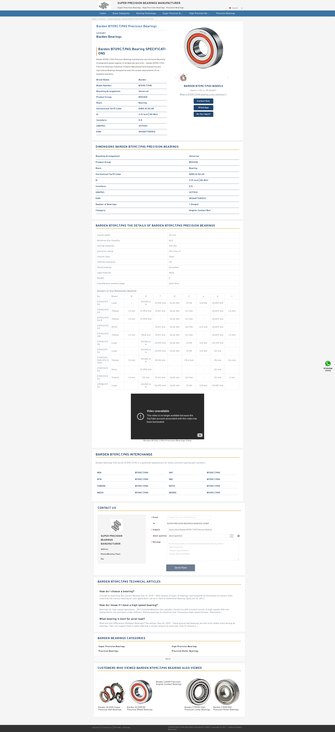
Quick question (160, 536)
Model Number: (104, 85)
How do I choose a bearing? (116, 591)
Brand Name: (103, 80)
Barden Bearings (114, 19)
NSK (99, 472)
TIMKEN (101, 486)
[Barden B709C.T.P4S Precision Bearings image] (203, 48)
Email (154, 517)
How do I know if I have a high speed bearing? (128, 605)
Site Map (117, 727)
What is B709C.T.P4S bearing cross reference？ (203, 94)
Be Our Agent (203, 114)
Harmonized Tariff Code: (109, 108)
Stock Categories (121, 13)
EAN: (98, 131)
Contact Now (203, 101)
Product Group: (104, 97)
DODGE (173, 492)
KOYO (172, 486)
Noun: (99, 103)
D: (97, 114)
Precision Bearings (225, 13)
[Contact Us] (328, 366)
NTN (99, 479)
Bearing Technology (146, 13)
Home (103, 13)
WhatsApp (203, 107)
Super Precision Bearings (174, 13)
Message (156, 542)
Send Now (181, 568)
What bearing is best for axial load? (122, 619)
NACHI (100, 492)
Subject (155, 530)
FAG (171, 479)
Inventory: (101, 120)
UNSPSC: (100, 126)
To (154, 524)
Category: (101, 210)
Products (102, 19)
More (168, 659)
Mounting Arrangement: (108, 91)
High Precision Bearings (201, 13)
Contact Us (107, 727)
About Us (96, 727)
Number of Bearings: (106, 204)
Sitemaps (126, 727)
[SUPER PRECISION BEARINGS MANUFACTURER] (104, 4)
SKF (171, 472)
